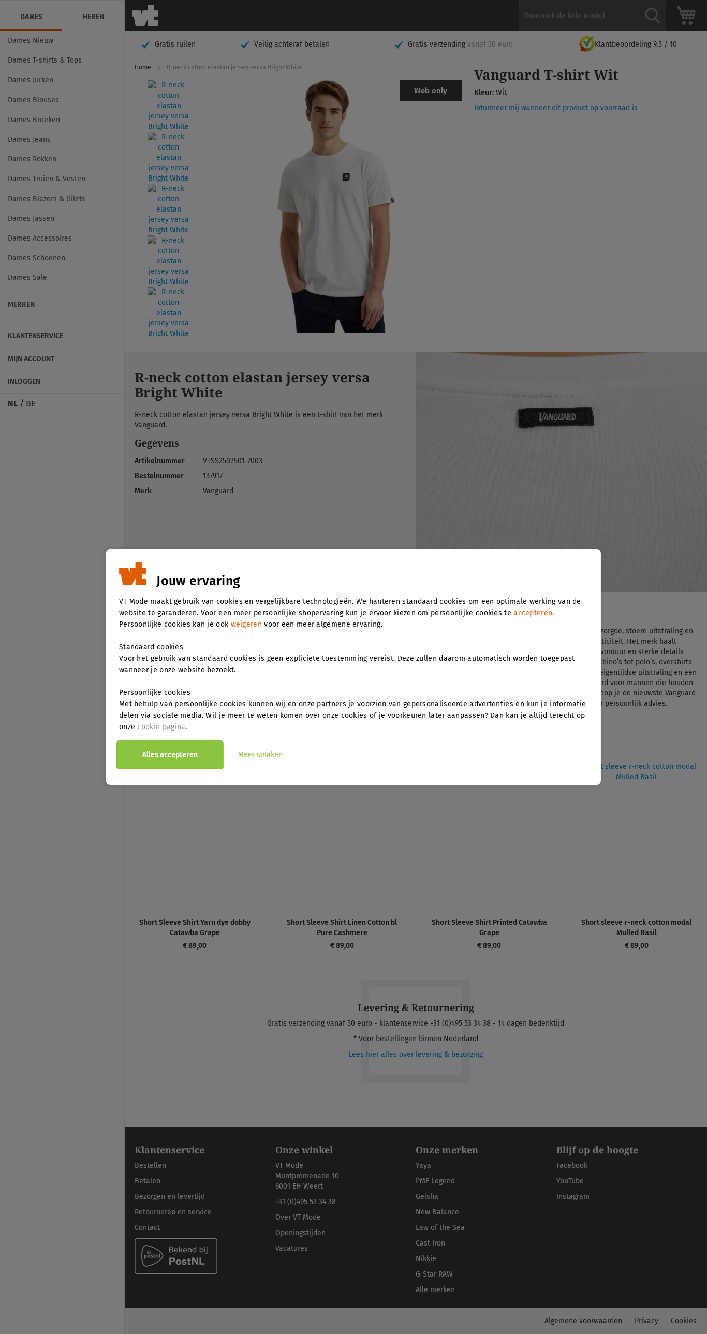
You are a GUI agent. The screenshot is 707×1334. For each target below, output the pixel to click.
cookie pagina (161, 726)
